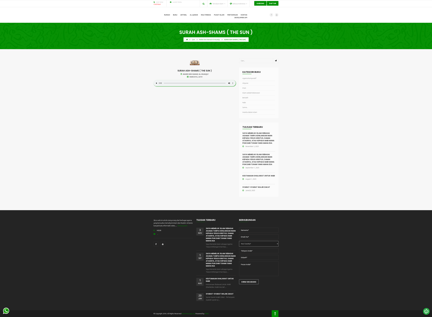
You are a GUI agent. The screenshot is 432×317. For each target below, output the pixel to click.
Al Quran (194, 15)
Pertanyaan (232, 15)
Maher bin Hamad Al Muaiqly (209, 39)
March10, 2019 (195, 77)
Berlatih (245, 98)
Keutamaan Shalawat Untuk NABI (258, 175)
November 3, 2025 (252, 146)
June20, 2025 (250, 190)
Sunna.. (245, 107)
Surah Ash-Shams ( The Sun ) (195, 70)
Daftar (272, 3)
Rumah (167, 15)
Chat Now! (157, 4)
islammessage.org (188, 314)
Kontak (244, 15)
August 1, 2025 (250, 179)
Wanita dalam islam (249, 112)
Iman (244, 88)
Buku (175, 15)
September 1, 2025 (252, 168)
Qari (193, 39)
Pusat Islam (219, 15)
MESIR (159, 230)
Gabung (260, 3)
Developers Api (240, 17)
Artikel (183, 15)
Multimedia (206, 15)
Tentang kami (182, 226)
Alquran (245, 83)
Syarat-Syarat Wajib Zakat (256, 187)
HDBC (207, 314)
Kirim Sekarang (248, 282)
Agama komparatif (249, 78)
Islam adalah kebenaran (251, 93)
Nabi (244, 102)
